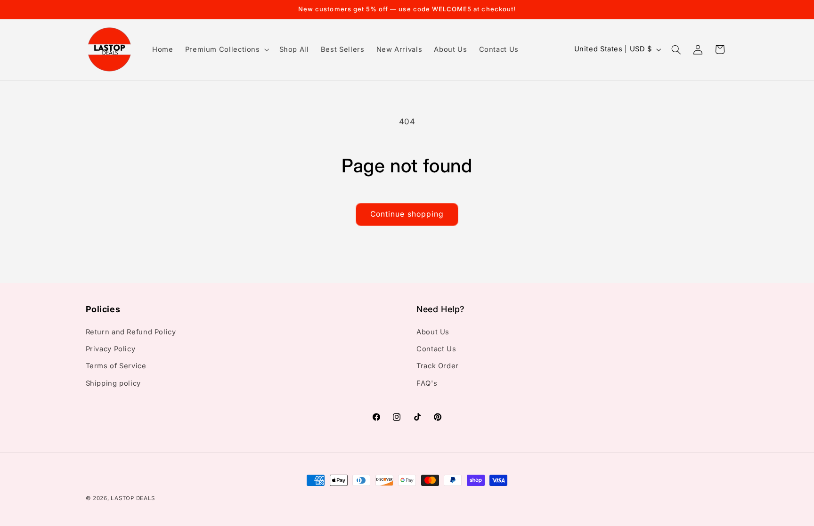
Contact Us (436, 349)
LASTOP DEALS (133, 498)
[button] (226, 49)
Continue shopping (407, 214)
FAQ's (426, 383)
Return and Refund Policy (131, 332)
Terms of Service (116, 366)
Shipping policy (113, 383)
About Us (432, 332)
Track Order (437, 366)
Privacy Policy (111, 349)
